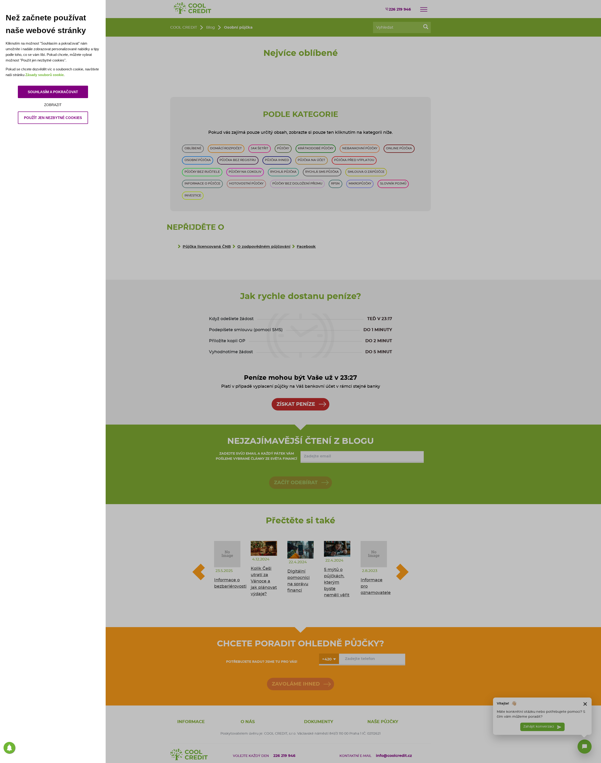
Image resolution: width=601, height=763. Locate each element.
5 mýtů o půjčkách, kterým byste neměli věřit (336, 582)
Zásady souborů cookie (44, 75)
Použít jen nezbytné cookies (53, 118)
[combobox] (329, 659)
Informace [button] (191, 722)
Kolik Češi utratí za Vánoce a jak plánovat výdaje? (264, 581)
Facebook (306, 247)
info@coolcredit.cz (394, 756)
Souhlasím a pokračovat (53, 92)
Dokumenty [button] (318, 722)
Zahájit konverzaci (539, 726)
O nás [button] (248, 722)
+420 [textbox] (327, 659)
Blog (210, 27)
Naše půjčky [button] (382, 722)
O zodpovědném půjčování (263, 247)
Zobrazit (53, 105)
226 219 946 (400, 9)
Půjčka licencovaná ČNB (207, 247)
